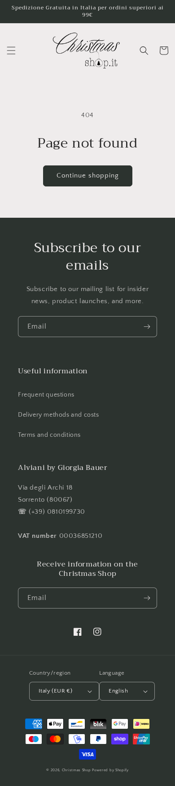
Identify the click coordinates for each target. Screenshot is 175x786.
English (118, 691)
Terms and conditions (49, 435)
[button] (11, 50)
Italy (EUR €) (55, 691)
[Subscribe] (147, 326)
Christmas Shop (76, 770)
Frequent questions (46, 394)
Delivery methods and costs (58, 414)
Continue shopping (88, 175)
